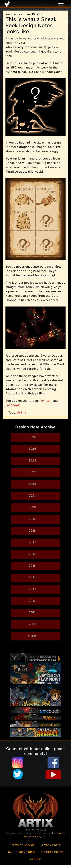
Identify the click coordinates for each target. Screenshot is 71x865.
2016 (32, 554)
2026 (32, 437)
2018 (32, 530)
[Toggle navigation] (7, 4)
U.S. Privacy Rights (22, 852)
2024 (32, 460)
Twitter (45, 400)
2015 (32, 565)
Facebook (12, 405)
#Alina (21, 412)
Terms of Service (22, 845)
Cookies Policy (52, 852)
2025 (32, 448)
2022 (32, 483)
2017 (32, 542)
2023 (32, 472)
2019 (32, 519)
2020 (32, 507)
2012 (32, 600)
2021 (32, 495)
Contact (36, 858)
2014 (32, 577)
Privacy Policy (50, 845)
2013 (32, 589)
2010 (32, 624)
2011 (32, 612)
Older (32, 636)
